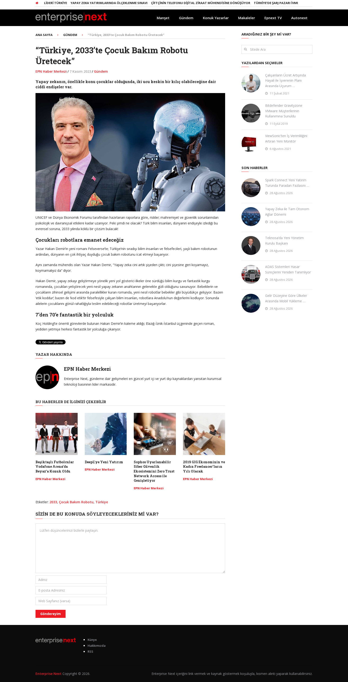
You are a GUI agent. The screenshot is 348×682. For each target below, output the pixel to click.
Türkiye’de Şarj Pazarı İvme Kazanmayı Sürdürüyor (284, 3)
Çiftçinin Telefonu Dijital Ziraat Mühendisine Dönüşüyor (188, 3)
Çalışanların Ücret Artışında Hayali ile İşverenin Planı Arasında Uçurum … (285, 80)
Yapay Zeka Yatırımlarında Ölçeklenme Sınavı (96, 3)
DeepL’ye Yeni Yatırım (104, 462)
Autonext (299, 17)
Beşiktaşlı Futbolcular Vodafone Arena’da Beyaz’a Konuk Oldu (55, 466)
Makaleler (246, 17)
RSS (90, 651)
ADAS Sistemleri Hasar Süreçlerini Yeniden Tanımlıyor (288, 269)
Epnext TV (273, 17)
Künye (92, 639)
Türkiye (101, 502)
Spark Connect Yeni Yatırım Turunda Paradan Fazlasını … (287, 182)
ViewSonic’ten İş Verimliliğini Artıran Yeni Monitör (286, 138)
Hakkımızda (97, 645)
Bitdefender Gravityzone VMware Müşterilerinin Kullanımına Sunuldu (283, 110)
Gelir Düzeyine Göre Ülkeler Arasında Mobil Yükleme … (286, 298)
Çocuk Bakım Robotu (76, 502)
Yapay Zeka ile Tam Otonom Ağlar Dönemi (287, 211)
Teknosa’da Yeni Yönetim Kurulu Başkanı (284, 240)
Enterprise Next (49, 673)
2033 (53, 502)
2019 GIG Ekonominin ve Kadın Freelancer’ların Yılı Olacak (204, 466)
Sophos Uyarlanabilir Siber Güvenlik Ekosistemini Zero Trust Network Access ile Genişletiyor (154, 471)
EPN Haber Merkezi (51, 71)
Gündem (186, 17)
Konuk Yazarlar (216, 17)
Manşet (163, 17)
